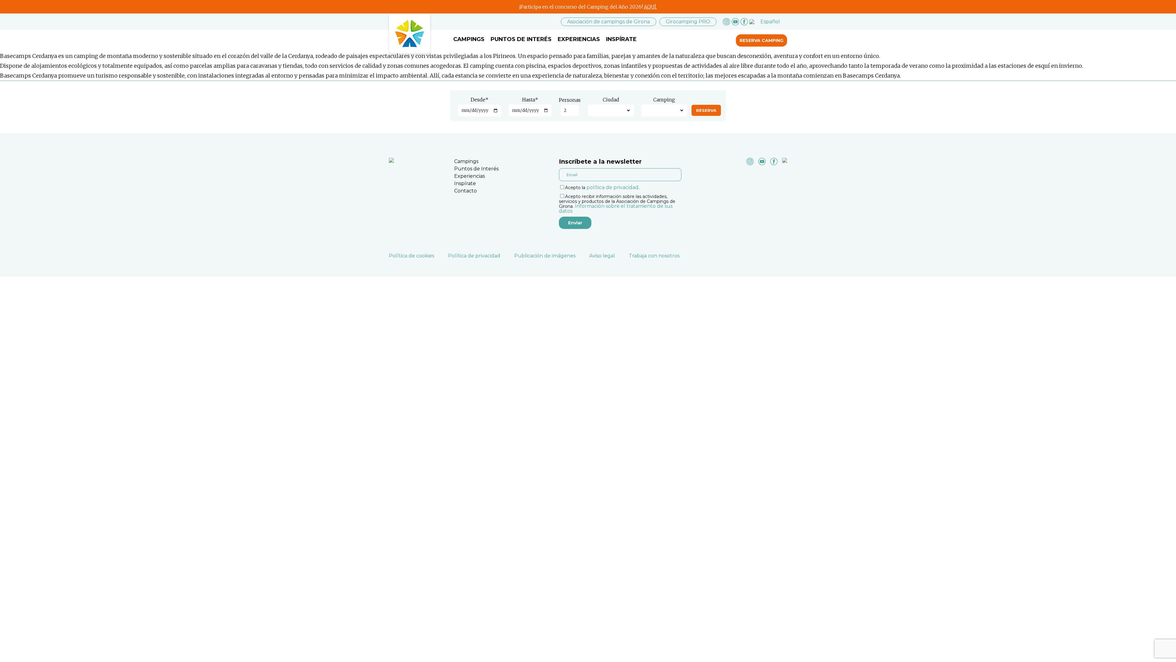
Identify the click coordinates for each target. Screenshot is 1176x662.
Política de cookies (411, 256)
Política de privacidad (474, 256)
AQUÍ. (650, 7)
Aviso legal (602, 256)
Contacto (465, 191)
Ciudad (611, 100)
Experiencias (579, 39)
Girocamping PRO (688, 22)
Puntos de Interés (521, 39)
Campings (468, 39)
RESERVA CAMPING (761, 40)
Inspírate (621, 39)
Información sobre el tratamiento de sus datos (616, 208)
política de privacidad (612, 187)
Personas (570, 100)
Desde (479, 100)
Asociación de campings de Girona (608, 22)
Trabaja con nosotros (654, 256)
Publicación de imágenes (544, 256)
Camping (664, 100)
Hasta (530, 100)
